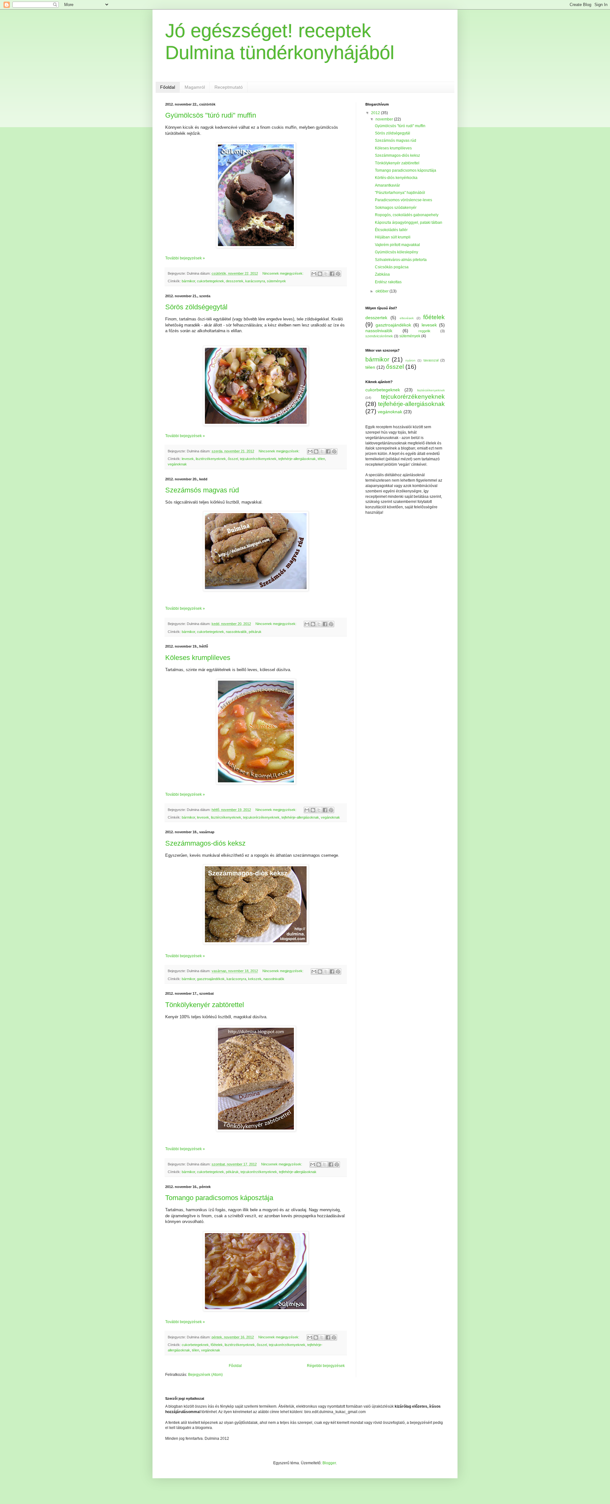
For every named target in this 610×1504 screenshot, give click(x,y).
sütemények (276, 281)
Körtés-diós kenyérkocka (396, 177)
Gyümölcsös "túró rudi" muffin (210, 115)
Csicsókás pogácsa (392, 267)
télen (321, 459)
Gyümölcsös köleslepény (396, 252)
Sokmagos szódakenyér (396, 207)
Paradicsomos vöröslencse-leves (403, 200)
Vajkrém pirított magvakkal (397, 245)
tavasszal (431, 360)
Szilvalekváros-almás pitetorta (401, 260)
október (383, 291)
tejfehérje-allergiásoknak (297, 459)
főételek (217, 1345)
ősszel (233, 459)
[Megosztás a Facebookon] (332, 274)
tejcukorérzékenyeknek (258, 459)
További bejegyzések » (185, 258)
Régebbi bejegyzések (326, 1365)
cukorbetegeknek (210, 281)
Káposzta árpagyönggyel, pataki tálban (408, 222)
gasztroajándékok (211, 979)
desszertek (234, 281)
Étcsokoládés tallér (391, 230)
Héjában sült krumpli (392, 237)
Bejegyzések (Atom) (205, 1374)
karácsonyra (255, 281)
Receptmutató (228, 87)
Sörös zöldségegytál (196, 307)
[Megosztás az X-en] (326, 274)
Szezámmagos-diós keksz (205, 843)
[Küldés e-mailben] (314, 274)
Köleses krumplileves (197, 658)
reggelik (424, 331)
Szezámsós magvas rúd (202, 490)
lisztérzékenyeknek (211, 459)
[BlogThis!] (320, 274)
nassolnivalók (236, 632)
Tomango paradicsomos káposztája (219, 1198)
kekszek (254, 979)
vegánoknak (177, 464)
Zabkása (382, 274)
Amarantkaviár (387, 185)
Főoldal (167, 87)
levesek (188, 459)
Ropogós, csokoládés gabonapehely (406, 215)
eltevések (407, 318)
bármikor (188, 281)
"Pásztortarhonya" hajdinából (400, 192)
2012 (376, 113)
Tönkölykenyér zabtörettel (204, 1005)
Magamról (195, 87)
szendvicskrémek (379, 336)
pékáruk (255, 632)
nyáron (410, 360)
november (385, 119)
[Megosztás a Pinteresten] (338, 274)
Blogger (329, 1463)
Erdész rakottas (388, 282)
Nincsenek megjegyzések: (283, 273)
